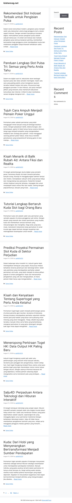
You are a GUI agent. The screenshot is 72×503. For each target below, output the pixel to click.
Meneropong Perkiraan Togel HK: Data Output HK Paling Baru (24, 346)
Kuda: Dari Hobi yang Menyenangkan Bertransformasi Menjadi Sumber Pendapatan (21, 447)
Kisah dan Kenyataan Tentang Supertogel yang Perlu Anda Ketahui (22, 298)
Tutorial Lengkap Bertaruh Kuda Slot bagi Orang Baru (23, 205)
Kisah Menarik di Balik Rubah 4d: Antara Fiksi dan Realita (23, 160)
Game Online (9, 51)
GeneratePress (46, 500)
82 (11, 493)
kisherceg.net (11, 3)
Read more (14, 47)
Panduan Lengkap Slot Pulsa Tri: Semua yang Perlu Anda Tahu (24, 66)
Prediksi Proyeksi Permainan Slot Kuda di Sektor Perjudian (24, 251)
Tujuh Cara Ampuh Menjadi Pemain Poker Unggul (23, 112)
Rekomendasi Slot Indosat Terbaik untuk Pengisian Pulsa (22, 16)
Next (16, 493)
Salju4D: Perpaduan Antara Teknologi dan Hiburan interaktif (23, 395)
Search (56, 12)
